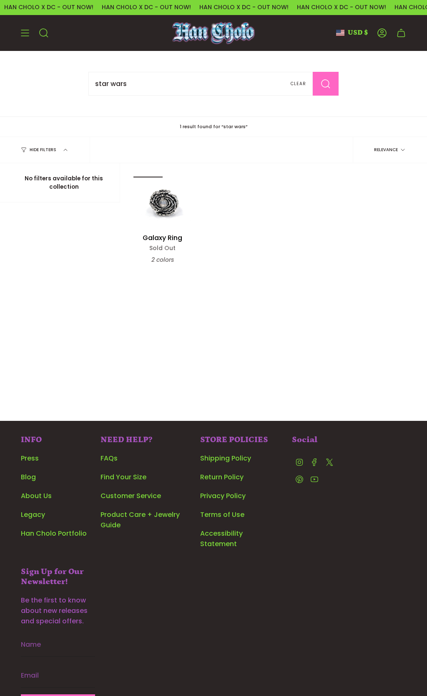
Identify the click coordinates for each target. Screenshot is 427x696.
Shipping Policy (225, 458)
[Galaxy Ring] (162, 203)
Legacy (33, 514)
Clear (298, 84)
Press (30, 458)
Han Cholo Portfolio (54, 533)
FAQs (109, 458)
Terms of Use (222, 514)
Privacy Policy (223, 496)
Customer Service (130, 496)
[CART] (401, 33)
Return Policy (222, 477)
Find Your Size (123, 477)
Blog (28, 477)
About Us (36, 496)
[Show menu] (25, 33)
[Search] (326, 84)
